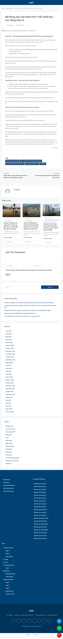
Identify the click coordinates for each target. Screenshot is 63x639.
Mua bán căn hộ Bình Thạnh (41, 524)
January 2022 (10, 383)
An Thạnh (5, 559)
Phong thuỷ (9, 449)
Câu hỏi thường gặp (8, 491)
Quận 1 (7, 568)
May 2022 (8, 371)
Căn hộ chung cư (8, 221)
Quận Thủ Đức (9, 556)
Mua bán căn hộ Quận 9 (40, 506)
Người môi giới (10, 446)
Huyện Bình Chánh (10, 573)
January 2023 (10, 348)
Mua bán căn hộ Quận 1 (40, 483)
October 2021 (10, 391)
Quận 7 (7, 585)
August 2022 (9, 362)
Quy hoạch (9, 455)
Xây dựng (8, 463)
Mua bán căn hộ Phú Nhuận (41, 529)
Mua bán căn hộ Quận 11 (40, 512)
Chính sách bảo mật (8, 488)
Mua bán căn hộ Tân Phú (40, 535)
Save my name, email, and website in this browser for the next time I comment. (29, 270)
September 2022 (10, 360)
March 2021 (9, 409)
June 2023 (9, 334)
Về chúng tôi (6, 479)
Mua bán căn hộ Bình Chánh (41, 518)
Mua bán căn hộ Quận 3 (40, 489)
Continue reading (8, 237)
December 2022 (10, 351)
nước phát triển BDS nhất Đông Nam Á (31, 161)
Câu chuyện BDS (28, 221)
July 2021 (8, 400)
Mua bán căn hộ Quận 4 (40, 492)
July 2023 (8, 331)
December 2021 (10, 386)
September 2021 (10, 394)
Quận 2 (7, 550)
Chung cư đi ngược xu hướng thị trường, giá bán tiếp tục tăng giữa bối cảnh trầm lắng (29, 302)
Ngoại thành (6, 571)
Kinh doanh (9, 440)
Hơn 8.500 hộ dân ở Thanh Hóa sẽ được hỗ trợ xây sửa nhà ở (22, 316)
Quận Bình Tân (9, 591)
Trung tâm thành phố (8, 565)
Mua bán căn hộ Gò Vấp (40, 527)
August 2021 (9, 397)
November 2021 (10, 388)
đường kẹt (8, 434)
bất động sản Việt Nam (12, 161)
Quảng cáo (9, 452)
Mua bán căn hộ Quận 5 (40, 495)
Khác (7, 437)
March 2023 (9, 342)
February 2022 (10, 380)
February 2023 (10, 345)
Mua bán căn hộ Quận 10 (40, 509)
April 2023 (9, 339)
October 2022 (10, 357)
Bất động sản (10, 8)
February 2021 (10, 411)
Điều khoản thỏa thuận (9, 485)
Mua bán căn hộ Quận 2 (40, 486)
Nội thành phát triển (8, 579)
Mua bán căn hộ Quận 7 (40, 501)
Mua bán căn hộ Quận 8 (40, 504)
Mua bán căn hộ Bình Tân (40, 521)
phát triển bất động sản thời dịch (15, 163)
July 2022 (8, 365)
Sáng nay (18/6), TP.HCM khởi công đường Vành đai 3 (19, 313)
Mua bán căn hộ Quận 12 (40, 515)
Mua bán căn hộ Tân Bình (40, 532)
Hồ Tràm (5, 562)
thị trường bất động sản (32, 163)
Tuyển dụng (6, 482)
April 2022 (9, 374)
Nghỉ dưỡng (9, 443)
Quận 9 (7, 553)
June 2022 (9, 368)
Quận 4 (7, 582)
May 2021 (8, 403)
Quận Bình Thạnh (10, 594)
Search (50, 287)
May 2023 (8, 337)
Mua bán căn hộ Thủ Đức (40, 538)
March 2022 (9, 377)
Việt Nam (42, 163)
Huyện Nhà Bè (9, 576)
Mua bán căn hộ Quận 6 (40, 498)
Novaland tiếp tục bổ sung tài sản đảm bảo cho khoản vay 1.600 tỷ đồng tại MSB (27, 310)
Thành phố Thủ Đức (8, 548)
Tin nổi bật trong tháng (12, 458)
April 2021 (9, 406)
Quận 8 (7, 588)
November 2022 (10, 354)
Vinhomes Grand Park (12, 460)
